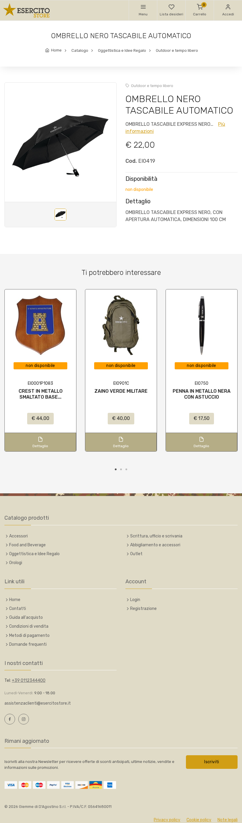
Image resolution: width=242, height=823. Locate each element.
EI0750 (201, 383)
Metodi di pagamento (29, 635)
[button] (143, 10)
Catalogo (79, 50)
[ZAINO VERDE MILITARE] (121, 325)
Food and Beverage (27, 544)
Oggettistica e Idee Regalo (122, 50)
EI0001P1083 (40, 383)
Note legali (228, 819)
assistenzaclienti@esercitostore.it (37, 703)
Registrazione (143, 608)
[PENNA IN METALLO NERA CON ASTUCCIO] (201, 325)
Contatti (17, 608)
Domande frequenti (28, 644)
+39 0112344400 (28, 680)
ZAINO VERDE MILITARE (121, 391)
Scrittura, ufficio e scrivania (156, 536)
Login (135, 599)
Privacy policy (167, 819)
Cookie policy (199, 819)
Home (56, 50)
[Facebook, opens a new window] (9, 719)
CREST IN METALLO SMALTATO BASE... (41, 394)
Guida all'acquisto (26, 617)
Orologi (15, 562)
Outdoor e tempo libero (177, 50)
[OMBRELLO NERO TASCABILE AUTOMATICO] (60, 145)
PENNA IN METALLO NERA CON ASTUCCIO (201, 394)
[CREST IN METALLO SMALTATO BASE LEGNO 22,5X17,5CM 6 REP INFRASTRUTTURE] (40, 325)
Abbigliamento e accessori (155, 544)
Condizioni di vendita (28, 626)
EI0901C (121, 383)
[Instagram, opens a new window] (23, 719)
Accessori (18, 536)
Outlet (136, 553)
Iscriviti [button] (211, 761)
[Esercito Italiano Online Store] (26, 10)
